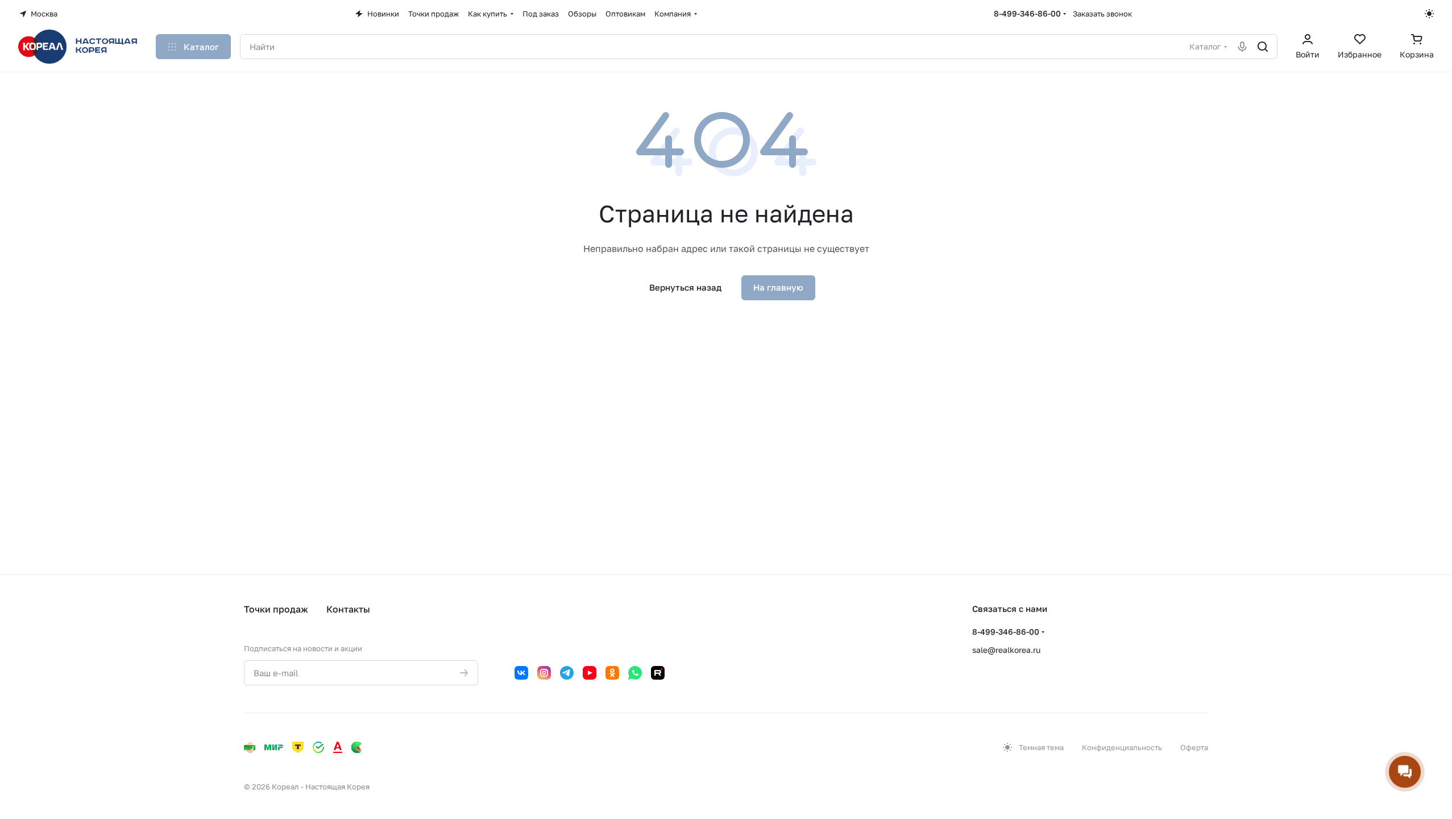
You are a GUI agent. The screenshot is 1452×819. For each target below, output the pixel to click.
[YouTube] (589, 673)
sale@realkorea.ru (1006, 650)
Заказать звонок (1102, 13)
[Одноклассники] (612, 673)
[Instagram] (544, 673)
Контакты (348, 609)
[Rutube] (658, 673)
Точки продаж (276, 609)
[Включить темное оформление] (1429, 13)
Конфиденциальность (1122, 747)
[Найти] (1262, 46)
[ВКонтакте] (521, 673)
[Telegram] (567, 673)
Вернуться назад (685, 287)
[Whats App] (635, 673)
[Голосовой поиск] (1242, 46)
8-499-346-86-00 (1027, 13)
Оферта (1194, 747)
